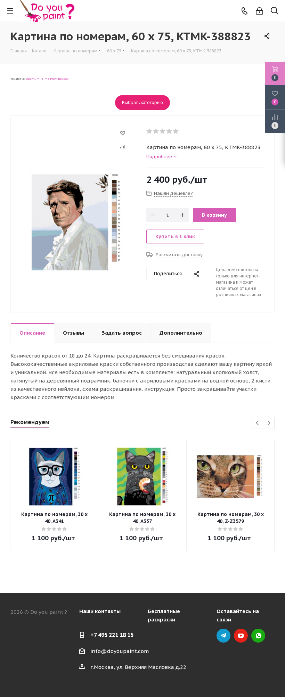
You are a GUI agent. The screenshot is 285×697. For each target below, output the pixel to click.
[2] (156, 131)
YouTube (241, 636)
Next (269, 423)
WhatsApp (258, 636)
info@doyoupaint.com (119, 651)
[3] (163, 131)
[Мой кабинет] (259, 11)
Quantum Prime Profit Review (47, 78)
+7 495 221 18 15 (111, 634)
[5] (176, 131)
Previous (257, 423)
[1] (149, 131)
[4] (169, 131)
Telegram (223, 636)
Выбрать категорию (142, 102)
